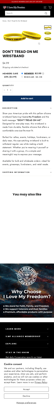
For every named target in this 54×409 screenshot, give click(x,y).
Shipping (6, 67)
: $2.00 (32, 73)
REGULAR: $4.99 (33, 77)
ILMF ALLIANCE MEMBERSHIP (23, 336)
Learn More (13, 329)
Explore (11, 343)
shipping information (16, 172)
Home (4, 21)
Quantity (8, 85)
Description (10, 108)
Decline (26, 395)
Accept (26, 389)
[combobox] (27, 13)
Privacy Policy (41, 382)
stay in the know (17, 352)
